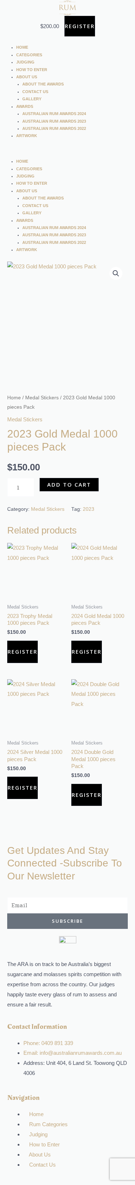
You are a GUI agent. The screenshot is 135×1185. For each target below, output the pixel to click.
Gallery (31, 99)
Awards (24, 106)
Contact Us (35, 91)
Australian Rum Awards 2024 (54, 113)
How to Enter (31, 69)
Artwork (26, 135)
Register (80, 26)
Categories (29, 55)
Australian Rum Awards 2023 (54, 121)
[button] (67, 153)
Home (22, 47)
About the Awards (43, 84)
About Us (26, 77)
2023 (88, 509)
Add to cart (69, 484)
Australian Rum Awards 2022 (54, 128)
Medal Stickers (42, 397)
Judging (25, 62)
